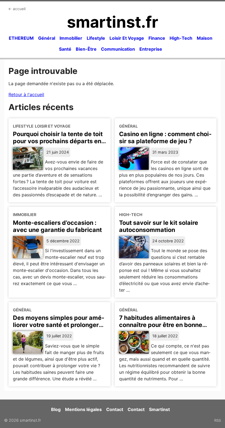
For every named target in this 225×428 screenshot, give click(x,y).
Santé (65, 49)
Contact (114, 409)
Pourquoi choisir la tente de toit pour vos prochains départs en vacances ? (58, 141)
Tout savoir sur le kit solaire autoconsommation (158, 226)
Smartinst (159, 409)
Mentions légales (83, 409)
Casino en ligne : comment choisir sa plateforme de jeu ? (165, 137)
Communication (118, 49)
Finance (156, 38)
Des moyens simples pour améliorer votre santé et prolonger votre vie (58, 324)
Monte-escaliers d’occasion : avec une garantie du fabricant (57, 226)
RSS (217, 420)
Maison (204, 38)
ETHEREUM (21, 38)
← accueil (17, 9)
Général (46, 38)
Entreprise (150, 49)
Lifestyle (96, 38)
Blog (56, 409)
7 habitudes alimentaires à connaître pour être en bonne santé (160, 324)
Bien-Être (86, 49)
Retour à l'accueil (26, 94)
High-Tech (181, 38)
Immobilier (71, 38)
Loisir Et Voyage (126, 38)
